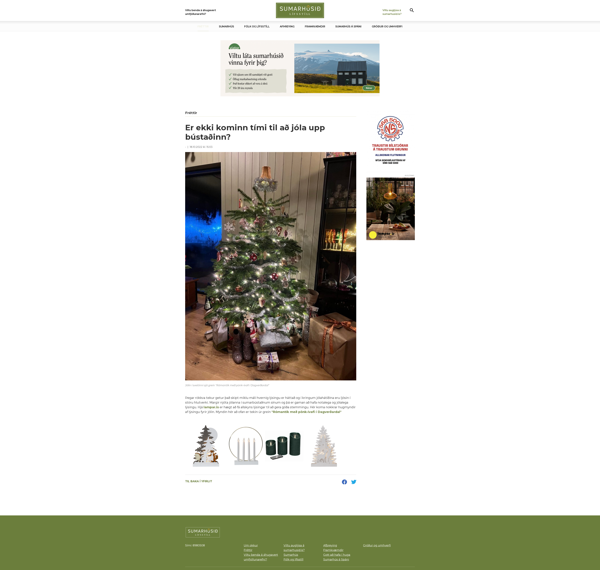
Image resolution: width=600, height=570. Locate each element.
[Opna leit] (412, 10)
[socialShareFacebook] (344, 482)
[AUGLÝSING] (390, 209)
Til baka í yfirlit (198, 481)
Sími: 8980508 (195, 545)
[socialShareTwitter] (353, 482)
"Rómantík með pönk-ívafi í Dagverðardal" (306, 412)
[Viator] (300, 68)
